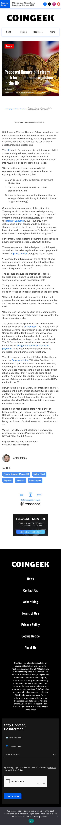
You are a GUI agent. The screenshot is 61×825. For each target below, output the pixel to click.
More (52, 31)
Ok (31, 821)
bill (8, 150)
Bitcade (23, 31)
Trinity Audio (29, 122)
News (8, 31)
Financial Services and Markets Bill (16, 473)
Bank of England (15, 220)
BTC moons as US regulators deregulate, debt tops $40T (23, 4)
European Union (20, 360)
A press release (19, 253)
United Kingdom (35, 480)
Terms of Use (30, 613)
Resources (38, 31)
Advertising (30, 601)
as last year (30, 326)
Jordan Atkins (12, 89)
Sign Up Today (12, 796)
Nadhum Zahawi (39, 473)
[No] (57, 816)
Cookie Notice (30, 636)
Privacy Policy (30, 624)
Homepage (9, 109)
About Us (30, 647)
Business (9, 46)
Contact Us (30, 590)
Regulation (7, 480)
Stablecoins (20, 480)
